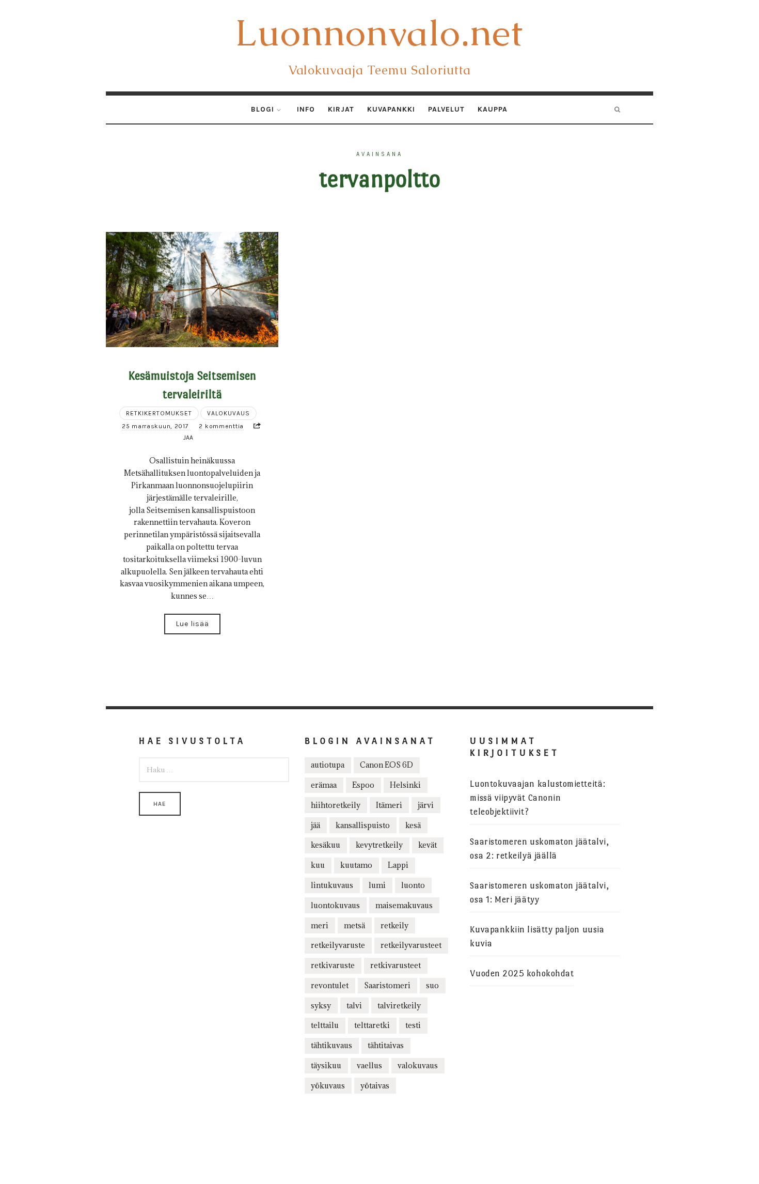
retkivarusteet (395, 965)
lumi (377, 885)
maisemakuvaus (404, 905)
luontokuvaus (335, 905)
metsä (354, 925)
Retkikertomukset (159, 413)
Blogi (262, 109)
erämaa (324, 785)
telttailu (325, 1025)
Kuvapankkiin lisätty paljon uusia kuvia (537, 936)
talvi (354, 1005)
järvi (426, 805)
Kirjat (341, 109)
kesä (413, 825)
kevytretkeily (379, 845)
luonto (413, 885)
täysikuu (326, 1065)
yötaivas (374, 1085)
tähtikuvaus (331, 1045)
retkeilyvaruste (338, 945)
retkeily (394, 925)
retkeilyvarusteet (411, 945)
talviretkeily (399, 1005)
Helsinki (405, 785)
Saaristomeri (387, 985)
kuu (318, 865)
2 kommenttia (221, 426)
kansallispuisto (363, 825)
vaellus (369, 1065)
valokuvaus (418, 1065)
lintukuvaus (332, 885)
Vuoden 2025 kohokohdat (522, 973)
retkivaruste (333, 965)
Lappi (398, 865)
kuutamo (356, 865)
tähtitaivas (386, 1045)
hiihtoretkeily (335, 805)
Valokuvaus (228, 413)
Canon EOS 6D (386, 765)
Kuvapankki (391, 109)
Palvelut (446, 109)
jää (315, 825)
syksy (321, 1005)
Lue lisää (192, 623)
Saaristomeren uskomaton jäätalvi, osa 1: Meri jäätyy (539, 893)
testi (413, 1025)
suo (432, 985)
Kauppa (493, 109)
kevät (427, 845)
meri (319, 925)
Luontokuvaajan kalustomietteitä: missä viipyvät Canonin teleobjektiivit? (537, 798)
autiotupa (327, 765)
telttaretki (372, 1025)
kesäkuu (325, 845)
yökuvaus (328, 1085)
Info (306, 109)
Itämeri (389, 805)
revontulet (330, 985)
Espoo (363, 785)
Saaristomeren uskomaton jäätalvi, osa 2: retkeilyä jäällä (539, 849)
